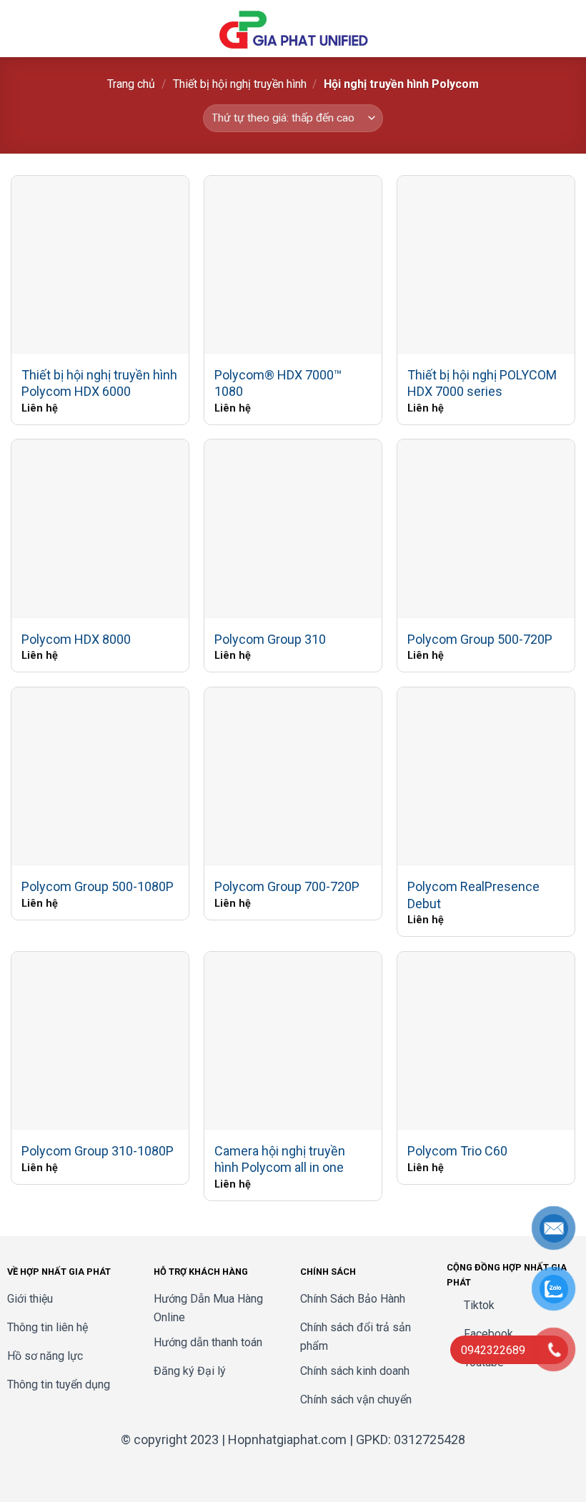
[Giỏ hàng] (568, 28)
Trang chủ (131, 84)
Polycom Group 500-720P (479, 639)
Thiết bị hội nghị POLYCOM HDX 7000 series (482, 383)
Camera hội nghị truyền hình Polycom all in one (279, 1159)
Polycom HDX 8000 (76, 639)
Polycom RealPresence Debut (473, 894)
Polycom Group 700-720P (286, 886)
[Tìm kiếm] (545, 28)
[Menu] (19, 28)
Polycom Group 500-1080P (97, 886)
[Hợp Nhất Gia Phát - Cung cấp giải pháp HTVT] (293, 28)
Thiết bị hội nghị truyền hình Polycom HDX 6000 (99, 383)
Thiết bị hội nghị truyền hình (240, 84)
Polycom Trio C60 (457, 1150)
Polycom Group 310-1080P (97, 1150)
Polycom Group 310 (270, 639)
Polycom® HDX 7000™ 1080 (278, 383)
